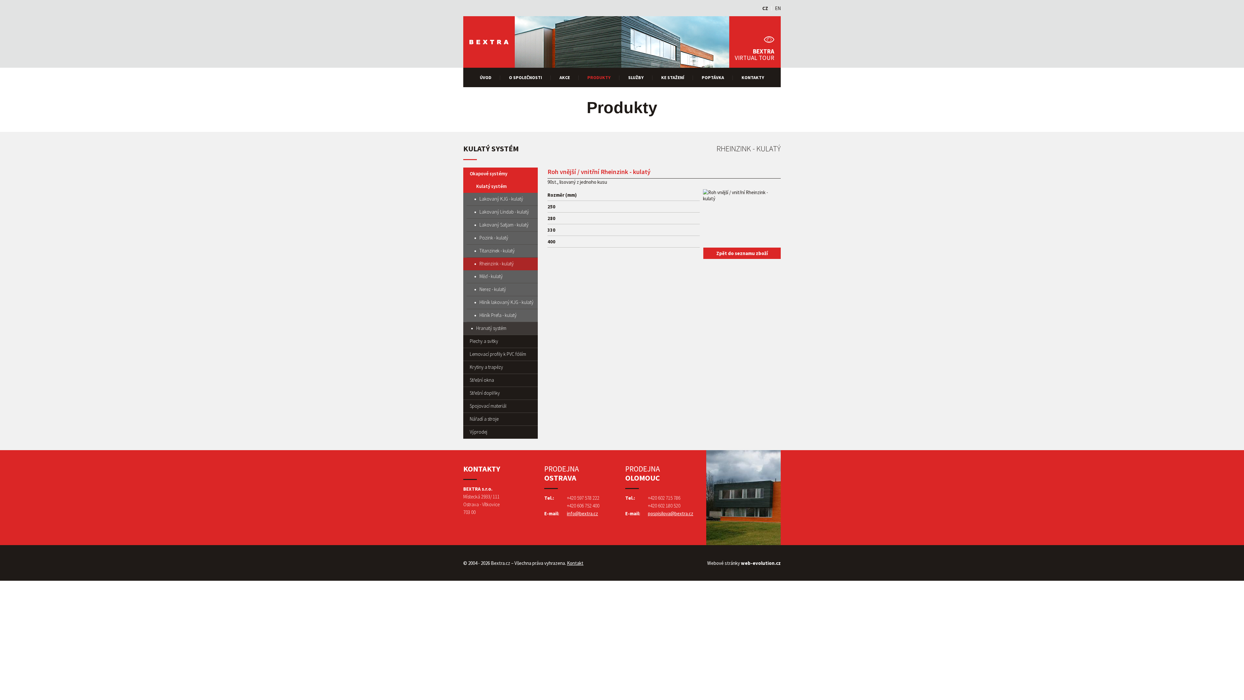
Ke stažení (672, 77)
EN (778, 8)
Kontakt (575, 563)
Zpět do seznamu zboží (742, 253)
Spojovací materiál (488, 406)
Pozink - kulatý (493, 238)
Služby (636, 77)
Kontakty (753, 77)
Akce (564, 77)
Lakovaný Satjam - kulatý (504, 225)
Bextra (489, 42)
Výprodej (478, 432)
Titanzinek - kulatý (497, 251)
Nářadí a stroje (484, 419)
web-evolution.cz (761, 563)
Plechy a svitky (484, 341)
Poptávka (713, 77)
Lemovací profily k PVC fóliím (498, 354)
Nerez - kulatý (492, 289)
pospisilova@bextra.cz (670, 513)
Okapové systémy (488, 173)
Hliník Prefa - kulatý (498, 315)
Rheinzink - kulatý (496, 264)
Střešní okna (482, 380)
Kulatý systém (491, 186)
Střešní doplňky (485, 393)
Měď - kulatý (491, 276)
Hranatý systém (491, 328)
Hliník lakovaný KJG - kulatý (506, 302)
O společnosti (525, 77)
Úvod (485, 77)
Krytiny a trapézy (486, 367)
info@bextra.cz (582, 513)
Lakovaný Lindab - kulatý (504, 212)
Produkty (599, 77)
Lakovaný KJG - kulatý (501, 199)
